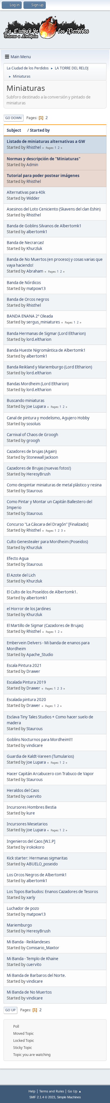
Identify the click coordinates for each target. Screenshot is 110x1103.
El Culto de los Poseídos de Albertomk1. (42, 592)
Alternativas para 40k (26, 192)
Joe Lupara (36, 406)
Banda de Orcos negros (28, 299)
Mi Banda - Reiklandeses (28, 942)
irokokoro (35, 847)
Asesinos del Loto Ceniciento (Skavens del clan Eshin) (54, 209)
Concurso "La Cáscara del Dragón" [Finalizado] (47, 524)
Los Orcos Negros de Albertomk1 (37, 874)
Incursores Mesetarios (27, 824)
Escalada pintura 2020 (26, 699)
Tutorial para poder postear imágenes (43, 175)
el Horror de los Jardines (29, 608)
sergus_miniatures (43, 322)
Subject (14, 130)
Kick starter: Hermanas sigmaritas (37, 858)
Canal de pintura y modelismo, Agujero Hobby (48, 417)
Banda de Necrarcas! (25, 242)
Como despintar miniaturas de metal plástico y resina (54, 485)
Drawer (33, 671)
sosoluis (33, 423)
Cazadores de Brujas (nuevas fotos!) (39, 468)
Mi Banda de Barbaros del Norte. (36, 975)
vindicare (34, 745)
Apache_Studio (39, 654)
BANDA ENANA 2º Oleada (30, 316)
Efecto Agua (17, 558)
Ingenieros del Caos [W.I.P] (31, 841)
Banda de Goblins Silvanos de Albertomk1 (44, 225)
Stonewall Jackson (42, 457)
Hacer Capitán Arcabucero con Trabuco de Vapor (50, 773)
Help (31, 1091)
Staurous (34, 490)
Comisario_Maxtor (42, 947)
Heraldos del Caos (23, 790)
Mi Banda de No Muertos (29, 992)
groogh (33, 440)
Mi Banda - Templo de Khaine (32, 958)
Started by (40, 130)
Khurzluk (34, 248)
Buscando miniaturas (25, 400)
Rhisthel (33, 147)
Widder (33, 198)
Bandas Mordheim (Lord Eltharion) (38, 383)
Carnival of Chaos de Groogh (32, 434)
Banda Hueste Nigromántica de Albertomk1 (46, 350)
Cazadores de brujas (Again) (32, 451)
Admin (32, 164)
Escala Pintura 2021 (24, 665)
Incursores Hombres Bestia (31, 807)
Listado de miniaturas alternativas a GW (46, 141)
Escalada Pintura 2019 (26, 682)
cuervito (33, 796)
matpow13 (36, 288)
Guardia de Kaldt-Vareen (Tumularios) (40, 756)
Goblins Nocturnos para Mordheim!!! (40, 739)
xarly (30, 897)
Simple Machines (69, 1097)
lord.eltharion (38, 339)
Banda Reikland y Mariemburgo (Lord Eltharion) (49, 367)
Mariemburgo (19, 925)
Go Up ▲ (75, 1091)
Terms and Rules (51, 1091)
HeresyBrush (38, 474)
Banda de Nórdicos (24, 282)
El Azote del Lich (21, 575)
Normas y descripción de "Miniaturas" (43, 158)
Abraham (34, 271)
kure (30, 813)
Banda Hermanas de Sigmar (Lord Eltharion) (46, 333)
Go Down (13, 118)
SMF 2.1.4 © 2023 (42, 1097)
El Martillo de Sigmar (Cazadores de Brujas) (45, 625)
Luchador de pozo (23, 908)
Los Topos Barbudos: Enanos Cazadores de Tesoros (52, 891)
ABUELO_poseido (42, 864)
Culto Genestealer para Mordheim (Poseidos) (47, 541)
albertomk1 (37, 231)
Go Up (10, 1010)
